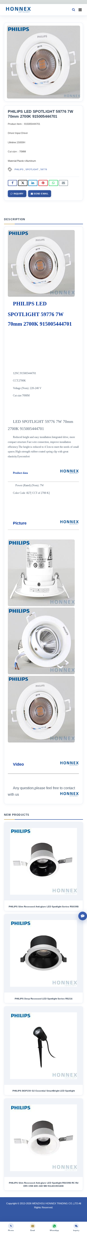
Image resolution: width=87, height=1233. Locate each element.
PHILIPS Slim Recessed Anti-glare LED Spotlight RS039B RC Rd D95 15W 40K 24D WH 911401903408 (43, 1184)
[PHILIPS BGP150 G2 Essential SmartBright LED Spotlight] (43, 1045)
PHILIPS (18, 169)
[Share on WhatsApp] (53, 183)
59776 (43, 169)
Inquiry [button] (18, 193)
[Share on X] (22, 183)
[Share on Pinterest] (43, 183)
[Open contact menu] (82, 916)
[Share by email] (63, 183)
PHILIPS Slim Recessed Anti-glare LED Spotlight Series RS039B (44, 906)
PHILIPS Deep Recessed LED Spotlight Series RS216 (43, 998)
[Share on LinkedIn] (32, 183)
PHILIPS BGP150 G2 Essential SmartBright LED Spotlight (43, 1091)
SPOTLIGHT (31, 169)
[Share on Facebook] (12, 183)
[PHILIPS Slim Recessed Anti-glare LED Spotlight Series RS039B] (43, 861)
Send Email (40, 193)
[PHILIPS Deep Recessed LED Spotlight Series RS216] (43, 953)
